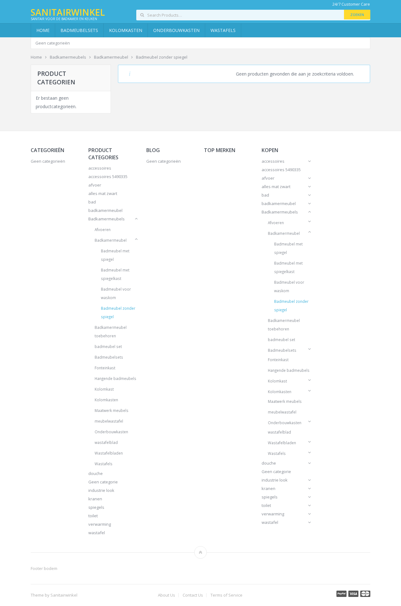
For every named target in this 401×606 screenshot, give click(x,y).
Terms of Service (226, 595)
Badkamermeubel (111, 240)
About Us (166, 595)
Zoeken (357, 14)
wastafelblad (106, 442)
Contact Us (193, 595)
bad (92, 202)
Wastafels (223, 30)
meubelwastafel (109, 421)
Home (42, 30)
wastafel (96, 532)
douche (95, 473)
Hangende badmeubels (115, 378)
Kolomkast (104, 389)
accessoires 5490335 (108, 176)
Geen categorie (103, 482)
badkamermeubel (105, 210)
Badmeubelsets (79, 30)
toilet (93, 516)
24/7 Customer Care (351, 4)
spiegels (96, 507)
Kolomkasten (125, 30)
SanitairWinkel (68, 12)
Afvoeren (103, 229)
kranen (95, 499)
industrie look (101, 490)
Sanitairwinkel (63, 595)
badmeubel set (108, 346)
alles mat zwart (102, 193)
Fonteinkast (105, 367)
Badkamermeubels (106, 219)
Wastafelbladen (109, 453)
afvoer (94, 185)
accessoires (99, 168)
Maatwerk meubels (111, 410)
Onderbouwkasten (176, 30)
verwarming (99, 524)
